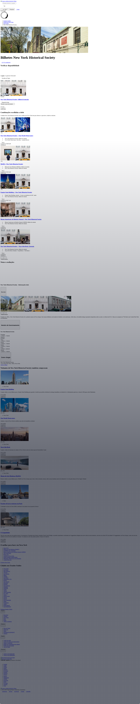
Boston (5, 580)
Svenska (5, 684)
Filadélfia (6, 587)
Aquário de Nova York (9, 556)
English (5, 664)
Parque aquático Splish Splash (10, 557)
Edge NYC (6, 548)
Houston (5, 584)
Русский (6, 683)
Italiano (5, 676)
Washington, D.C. (8, 579)
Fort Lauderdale (7, 600)
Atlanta (5, 591)
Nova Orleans (7, 585)
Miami (5, 575)
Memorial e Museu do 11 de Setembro (12, 558)
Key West (6, 593)
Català (5, 665)
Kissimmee (6, 602)
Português (6, 680)
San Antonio (6, 581)
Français (5, 673)
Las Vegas (6, 570)
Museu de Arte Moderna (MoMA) (11, 549)
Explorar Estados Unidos (6, 609)
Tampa (5, 595)
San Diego (6, 577)
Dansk (5, 668)
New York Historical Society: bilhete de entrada (15, 99)
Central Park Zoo (7, 560)
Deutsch (5, 669)
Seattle (5, 589)
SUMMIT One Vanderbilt (9, 550)
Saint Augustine (7, 592)
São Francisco (7, 571)
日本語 (5, 679)
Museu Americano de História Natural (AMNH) (15, 552)
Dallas (5, 601)
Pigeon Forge (7, 596)
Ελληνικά (6, 671)
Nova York (6, 568)
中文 (5, 685)
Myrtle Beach (7, 605)
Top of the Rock (7, 553)
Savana (5, 597)
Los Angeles (6, 574)
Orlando (5, 576)
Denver (5, 598)
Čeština (5, 667)
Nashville (6, 588)
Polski (5, 681)
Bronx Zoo (6, 554)
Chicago (5, 572)
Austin (5, 604)
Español (5, 672)
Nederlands (6, 677)
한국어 (5, 675)
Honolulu (6, 583)
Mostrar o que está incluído (7, 104)
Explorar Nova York (5, 562)
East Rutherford (7, 606)
